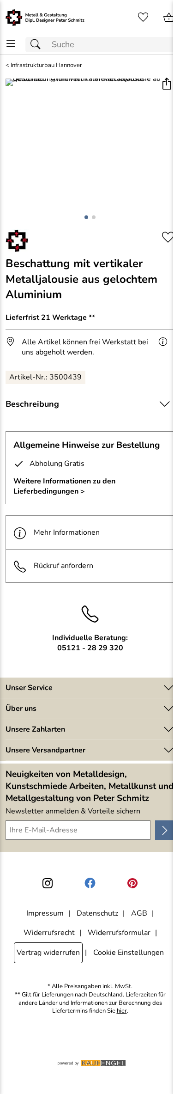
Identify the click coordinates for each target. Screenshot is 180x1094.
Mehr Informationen (67, 532)
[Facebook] (90, 883)
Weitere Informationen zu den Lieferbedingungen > (64, 486)
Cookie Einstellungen (128, 952)
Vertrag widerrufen (48, 952)
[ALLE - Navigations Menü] (11, 43)
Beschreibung (32, 403)
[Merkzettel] (143, 17)
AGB (139, 913)
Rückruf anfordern (63, 566)
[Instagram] (47, 883)
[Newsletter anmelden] (164, 830)
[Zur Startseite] (45, 17)
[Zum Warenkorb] (168, 17)
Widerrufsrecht (49, 933)
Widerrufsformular (119, 933)
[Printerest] (132, 883)
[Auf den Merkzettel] (168, 237)
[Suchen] (37, 44)
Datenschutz (97, 913)
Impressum (45, 913)
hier (122, 1011)
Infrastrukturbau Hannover (46, 65)
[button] (166, 85)
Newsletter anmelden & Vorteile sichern (73, 811)
